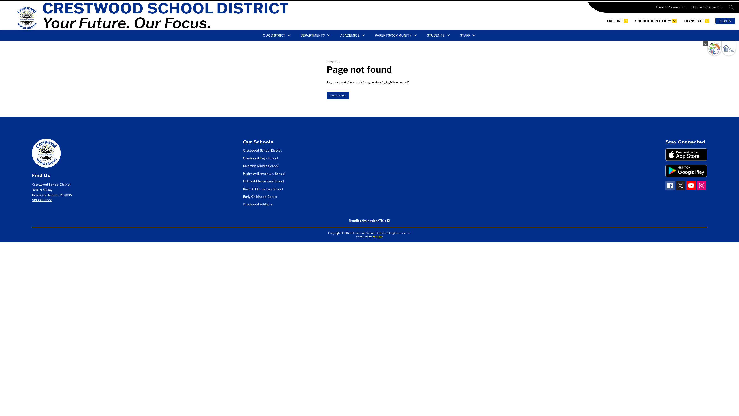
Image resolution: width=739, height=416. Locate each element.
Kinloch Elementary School (263, 189)
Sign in (725, 21)
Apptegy (377, 236)
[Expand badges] (705, 43)
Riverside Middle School (260, 166)
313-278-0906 (42, 200)
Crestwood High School (260, 158)
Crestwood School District (262, 150)
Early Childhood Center (260, 197)
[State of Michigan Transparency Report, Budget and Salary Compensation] (714, 48)
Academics (349, 35)
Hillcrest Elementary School (263, 181)
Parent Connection (671, 7)
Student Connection (708, 7)
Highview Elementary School (264, 173)
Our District (274, 35)
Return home (337, 95)
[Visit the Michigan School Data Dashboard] (729, 48)
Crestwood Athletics (258, 204)
